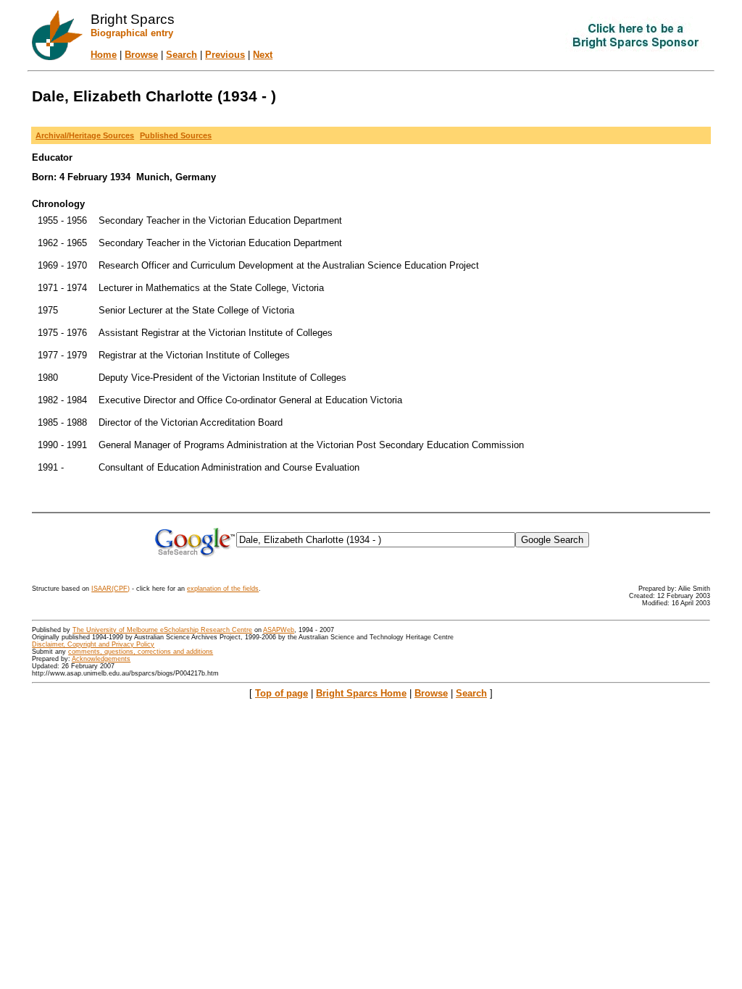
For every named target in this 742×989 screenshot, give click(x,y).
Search (181, 54)
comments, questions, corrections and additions (140, 651)
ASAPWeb (278, 630)
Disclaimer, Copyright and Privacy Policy (93, 644)
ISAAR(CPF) (110, 588)
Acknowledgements (101, 658)
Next (262, 54)
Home (104, 54)
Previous (225, 54)
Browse (141, 54)
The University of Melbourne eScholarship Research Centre (162, 630)
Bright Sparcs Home (361, 693)
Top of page (281, 693)
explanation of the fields (223, 588)
